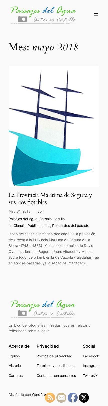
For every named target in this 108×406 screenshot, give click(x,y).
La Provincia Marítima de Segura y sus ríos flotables (50, 199)
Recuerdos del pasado (70, 225)
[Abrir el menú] (96, 14)
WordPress (40, 394)
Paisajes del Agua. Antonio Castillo (37, 219)
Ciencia (20, 225)
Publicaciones (39, 225)
